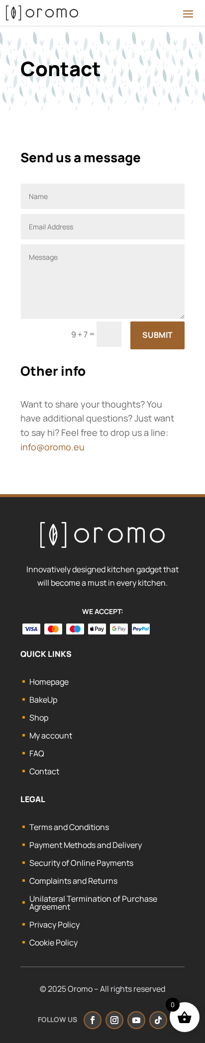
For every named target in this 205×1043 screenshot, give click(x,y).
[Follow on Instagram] (114, 1020)
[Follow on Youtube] (136, 1020)
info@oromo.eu (52, 447)
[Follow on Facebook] (93, 1020)
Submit (157, 334)
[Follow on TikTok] (158, 1020)
